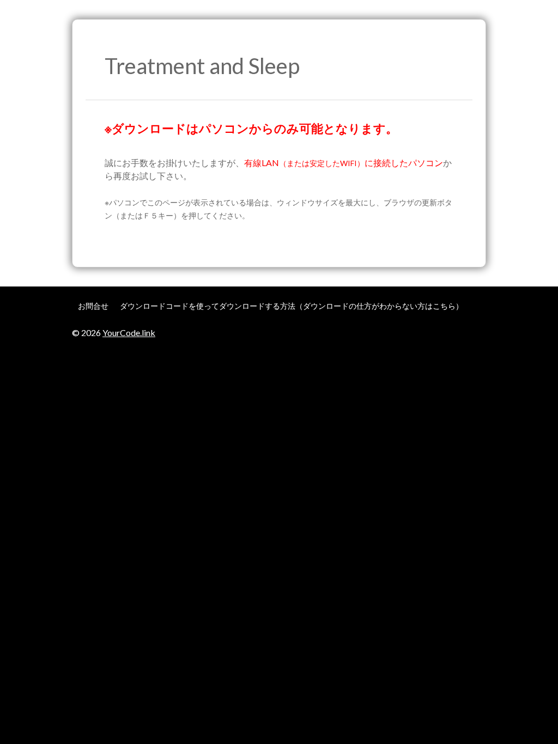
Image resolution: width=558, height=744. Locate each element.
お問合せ (93, 305)
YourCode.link (128, 332)
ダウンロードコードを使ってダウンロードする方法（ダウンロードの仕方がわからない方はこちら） (291, 305)
